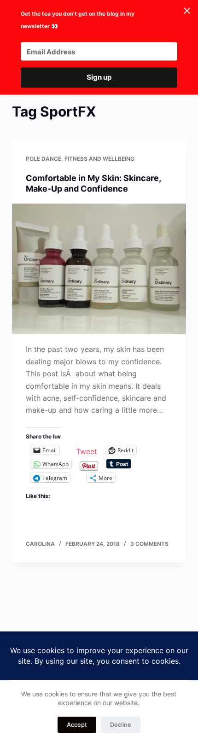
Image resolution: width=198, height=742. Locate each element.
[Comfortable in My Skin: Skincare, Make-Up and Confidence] (99, 269)
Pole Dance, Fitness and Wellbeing (80, 158)
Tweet (86, 450)
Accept (77, 724)
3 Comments (149, 543)
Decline (120, 724)
